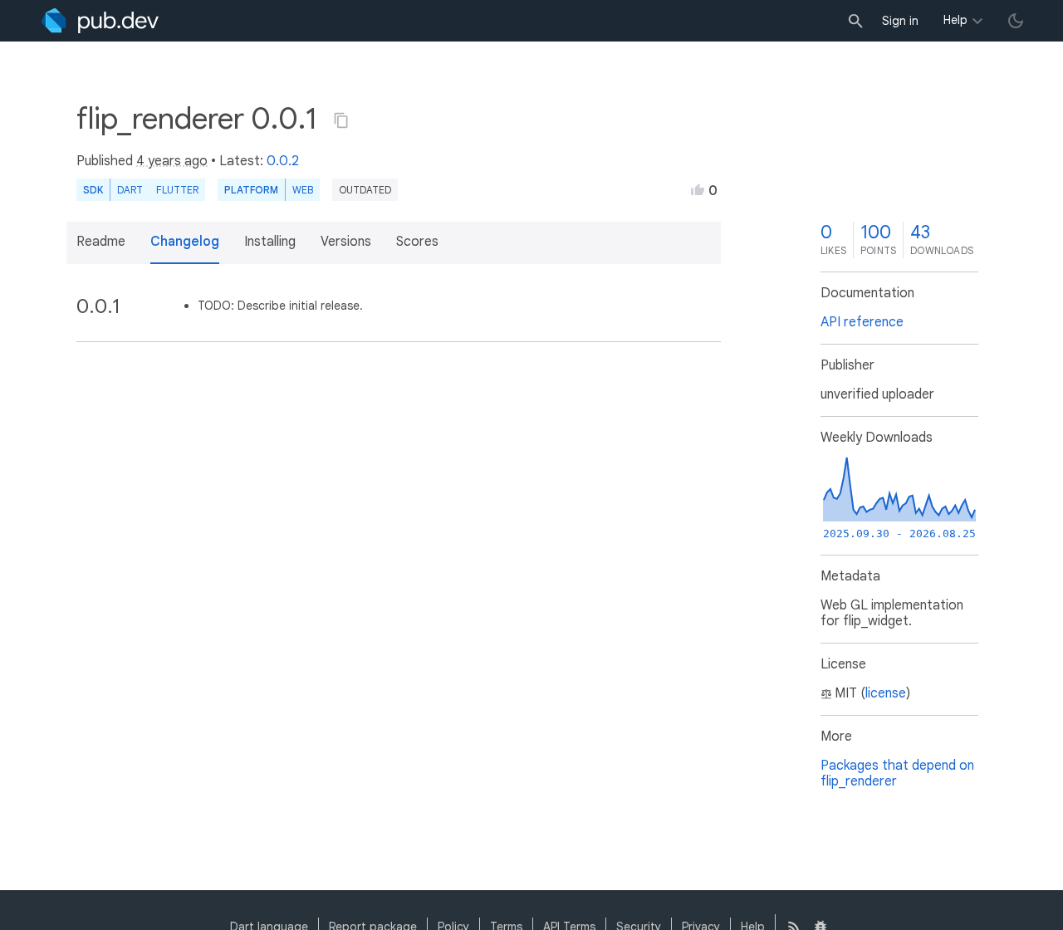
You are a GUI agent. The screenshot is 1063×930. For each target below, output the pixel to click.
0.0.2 (283, 161)
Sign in (900, 20)
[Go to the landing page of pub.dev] (100, 20)
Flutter (177, 190)
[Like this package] (697, 189)
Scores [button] (417, 241)
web (302, 190)
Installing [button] (270, 241)
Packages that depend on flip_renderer (897, 773)
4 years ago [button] (172, 161)
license (885, 693)
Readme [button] (100, 241)
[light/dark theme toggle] (1016, 21)
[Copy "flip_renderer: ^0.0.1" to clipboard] (341, 120)
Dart (130, 190)
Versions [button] (346, 241)
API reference (862, 322)
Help (955, 19)
